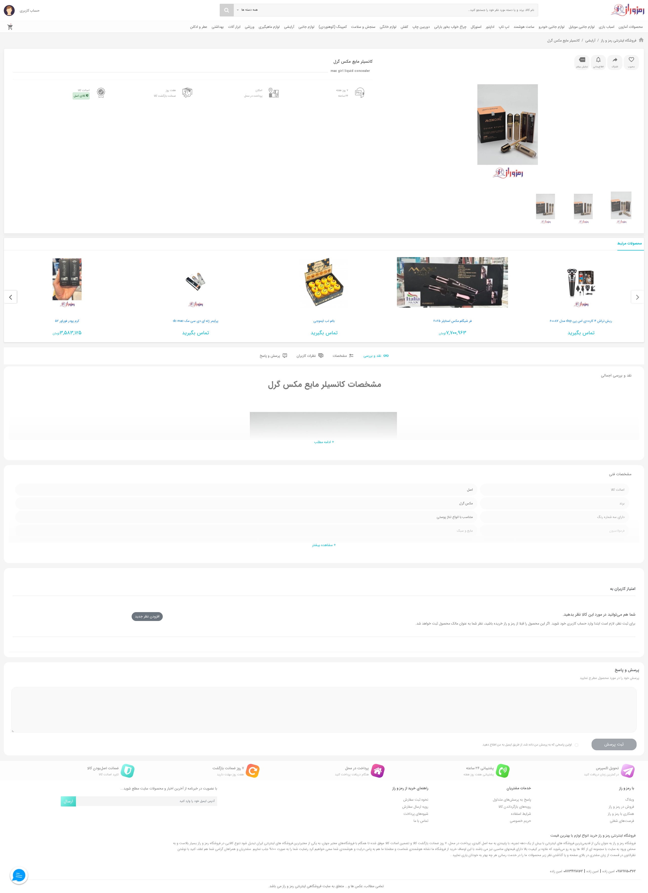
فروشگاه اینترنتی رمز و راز (618, 40)
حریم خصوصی (520, 821)
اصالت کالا (82, 93)
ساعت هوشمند (524, 27)
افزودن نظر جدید (147, 616)
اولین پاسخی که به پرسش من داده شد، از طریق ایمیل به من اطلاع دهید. (527, 744)
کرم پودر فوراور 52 (67, 321)
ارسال (68, 801)
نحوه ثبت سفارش (415, 799)
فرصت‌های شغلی (622, 821)
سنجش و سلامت (363, 27)
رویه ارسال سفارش (415, 806)
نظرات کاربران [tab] (307, 356)
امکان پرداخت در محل (253, 93)
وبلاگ (629, 799)
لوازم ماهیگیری (269, 27)
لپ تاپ (504, 27)
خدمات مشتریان (519, 788)
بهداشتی (218, 27)
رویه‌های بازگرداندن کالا (514, 806)
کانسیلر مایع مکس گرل (563, 40)
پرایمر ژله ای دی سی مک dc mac (195, 321)
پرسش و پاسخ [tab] (270, 356)
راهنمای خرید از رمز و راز (410, 788)
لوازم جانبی (306, 27)
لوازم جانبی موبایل (582, 27)
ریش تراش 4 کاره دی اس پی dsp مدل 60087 (581, 321)
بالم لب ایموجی (323, 321)
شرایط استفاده (521, 814)
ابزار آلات (234, 27)
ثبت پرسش (614, 744)
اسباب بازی (606, 27)
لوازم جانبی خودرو (551, 27)
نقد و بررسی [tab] (372, 356)
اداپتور (490, 27)
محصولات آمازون (631, 27)
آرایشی (289, 27)
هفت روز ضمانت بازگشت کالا (165, 93)
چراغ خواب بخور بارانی (450, 27)
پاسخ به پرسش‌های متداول (512, 799)
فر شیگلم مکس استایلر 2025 (452, 321)
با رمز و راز (626, 788)
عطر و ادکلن (198, 27)
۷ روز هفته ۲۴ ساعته (342, 93)
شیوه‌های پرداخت (415, 814)
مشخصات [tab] (340, 356)
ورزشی (249, 27)
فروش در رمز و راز (621, 806)
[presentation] (637, 296)
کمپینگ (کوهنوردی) (333, 27)
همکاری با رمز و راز (621, 814)
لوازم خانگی (388, 27)
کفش (404, 27)
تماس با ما (421, 821)
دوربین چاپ (421, 27)
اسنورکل (476, 27)
